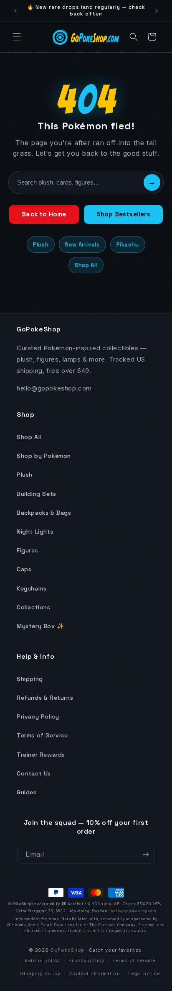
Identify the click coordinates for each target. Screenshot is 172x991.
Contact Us (34, 773)
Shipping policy (40, 973)
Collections (34, 607)
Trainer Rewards (41, 754)
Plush (40, 244)
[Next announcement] (156, 11)
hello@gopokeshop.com (133, 911)
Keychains (31, 588)
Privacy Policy (38, 716)
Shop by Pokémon (44, 456)
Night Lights (35, 531)
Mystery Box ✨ (40, 626)
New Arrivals (82, 244)
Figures (27, 550)
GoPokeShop (67, 950)
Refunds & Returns (45, 697)
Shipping (30, 679)
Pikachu (127, 244)
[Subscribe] (146, 854)
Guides (27, 792)
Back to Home (44, 214)
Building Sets (36, 494)
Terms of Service (42, 735)
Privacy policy (86, 960)
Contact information (94, 973)
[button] (17, 37)
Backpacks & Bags (44, 512)
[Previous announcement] (15, 11)
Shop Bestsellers (123, 214)
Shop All (86, 265)
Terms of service (133, 960)
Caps (24, 569)
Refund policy (42, 960)
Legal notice (144, 973)
